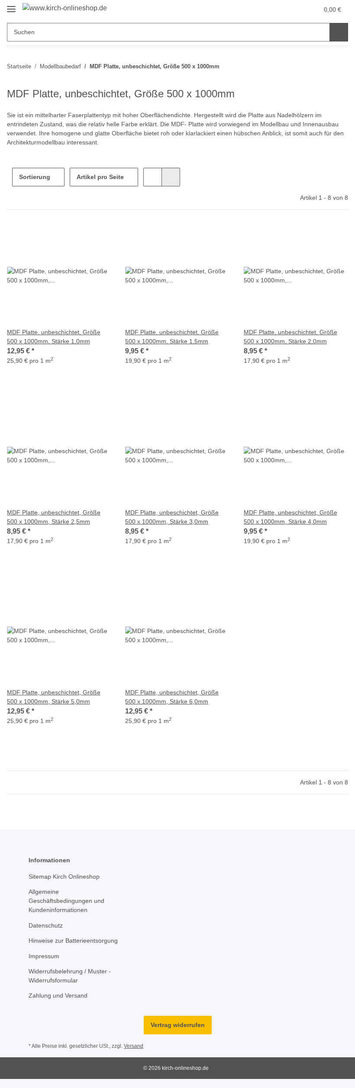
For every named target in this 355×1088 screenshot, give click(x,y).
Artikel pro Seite (100, 176)
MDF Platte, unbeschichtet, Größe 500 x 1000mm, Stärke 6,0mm (172, 697)
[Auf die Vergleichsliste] (74, 238)
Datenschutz (46, 925)
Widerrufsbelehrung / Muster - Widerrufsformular (70, 976)
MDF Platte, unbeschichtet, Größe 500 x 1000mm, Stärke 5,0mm (53, 697)
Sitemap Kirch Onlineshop (64, 876)
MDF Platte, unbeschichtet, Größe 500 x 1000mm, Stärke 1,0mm (53, 337)
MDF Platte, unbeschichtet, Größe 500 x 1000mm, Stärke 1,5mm (172, 337)
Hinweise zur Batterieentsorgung (73, 940)
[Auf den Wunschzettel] (96, 238)
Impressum (44, 956)
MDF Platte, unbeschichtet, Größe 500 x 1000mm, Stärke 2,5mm (53, 517)
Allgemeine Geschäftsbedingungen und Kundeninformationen (66, 900)
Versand (133, 1046)
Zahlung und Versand (58, 995)
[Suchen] (338, 32)
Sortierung (34, 176)
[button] (277, 9)
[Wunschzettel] (295, 9)
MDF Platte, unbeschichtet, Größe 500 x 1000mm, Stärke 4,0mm (290, 517)
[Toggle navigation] (11, 5)
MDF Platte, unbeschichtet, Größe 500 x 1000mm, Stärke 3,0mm (172, 517)
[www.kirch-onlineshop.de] (65, 8)
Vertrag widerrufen (178, 1024)
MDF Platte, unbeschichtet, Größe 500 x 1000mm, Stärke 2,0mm (290, 337)
